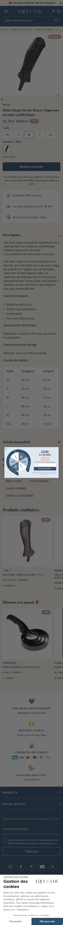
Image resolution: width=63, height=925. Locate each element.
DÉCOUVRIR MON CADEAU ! (44, 468)
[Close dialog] (5, 449)
